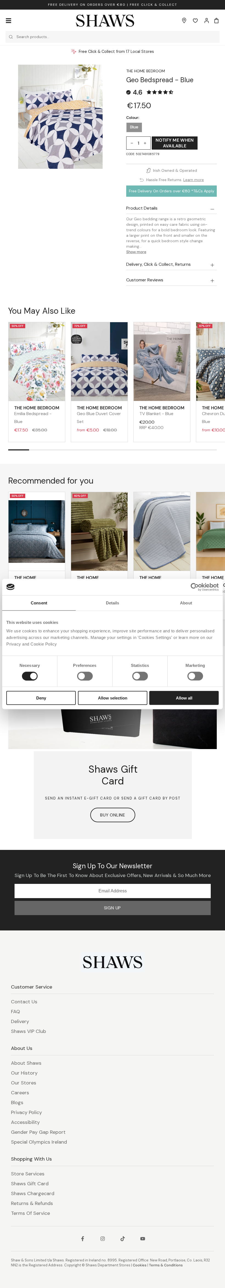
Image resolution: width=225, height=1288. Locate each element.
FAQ (15, 1011)
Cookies (140, 1265)
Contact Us (24, 1001)
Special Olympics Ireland (39, 1142)
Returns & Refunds (32, 1203)
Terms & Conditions (166, 1265)
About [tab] (186, 602)
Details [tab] (112, 602)
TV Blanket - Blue (161, 410)
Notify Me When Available (174, 143)
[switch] (85, 676)
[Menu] (8, 21)
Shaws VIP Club (28, 1031)
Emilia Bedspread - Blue (36, 414)
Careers (20, 1092)
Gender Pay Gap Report (38, 1132)
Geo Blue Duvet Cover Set (99, 414)
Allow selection (112, 698)
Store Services (27, 1173)
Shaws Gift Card (30, 1183)
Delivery (20, 1021)
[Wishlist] (195, 21)
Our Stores (23, 1082)
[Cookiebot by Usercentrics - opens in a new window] (195, 587)
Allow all (184, 698)
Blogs (17, 1102)
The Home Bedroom (145, 70)
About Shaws (26, 1063)
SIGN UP (112, 908)
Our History (24, 1073)
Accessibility (25, 1122)
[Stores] (184, 21)
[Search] (10, 37)
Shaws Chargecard (32, 1193)
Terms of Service (30, 1213)
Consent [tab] (39, 602)
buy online (112, 815)
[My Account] (206, 21)
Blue (134, 127)
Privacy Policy (26, 1112)
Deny (41, 698)
